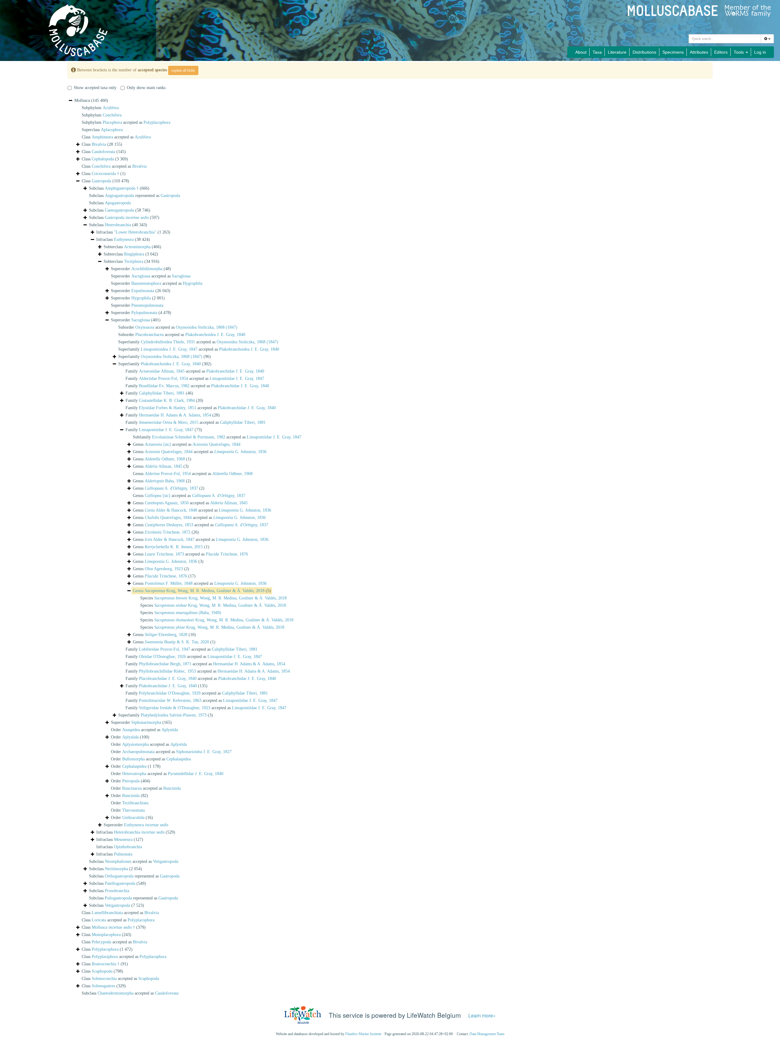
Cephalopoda (103, 159)
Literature (617, 52)
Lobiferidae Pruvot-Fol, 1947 (164, 649)
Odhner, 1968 (165, 459)
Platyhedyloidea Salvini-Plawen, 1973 (174, 715)
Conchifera (112, 115)
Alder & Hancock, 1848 (171, 510)
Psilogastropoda (118, 898)
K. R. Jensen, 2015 (174, 547)
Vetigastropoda (165, 861)
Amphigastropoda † (122, 188)
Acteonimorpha (137, 247)
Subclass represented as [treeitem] (134, 195)
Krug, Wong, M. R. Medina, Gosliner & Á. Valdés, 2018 (204, 590)
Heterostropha (134, 773)
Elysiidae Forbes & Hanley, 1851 (167, 408)
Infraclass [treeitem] (133, 232)
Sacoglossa (181, 276)
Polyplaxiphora (105, 956)
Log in (760, 52)
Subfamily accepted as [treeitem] (217, 437)
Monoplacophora (106, 934)
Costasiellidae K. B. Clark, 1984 (167, 400)
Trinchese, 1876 (227, 554)
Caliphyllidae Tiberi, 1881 (162, 393)
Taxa (597, 52)
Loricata (99, 920)
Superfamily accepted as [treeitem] (198, 342)
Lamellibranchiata (107, 912)
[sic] (158, 444)
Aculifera (111, 107)
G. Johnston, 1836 (240, 451)
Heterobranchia (118, 225)
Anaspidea (131, 729)
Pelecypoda (101, 942)
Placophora (112, 122)
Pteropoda (131, 781)
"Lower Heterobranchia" (135, 232)
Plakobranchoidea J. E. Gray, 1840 (215, 334)
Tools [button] (739, 52)
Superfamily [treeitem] (164, 356)
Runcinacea (132, 788)
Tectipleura (133, 261)
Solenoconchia (104, 978)
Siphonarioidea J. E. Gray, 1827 (204, 751)
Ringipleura (134, 254)
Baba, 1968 (165, 481)
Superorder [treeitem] (141, 268)
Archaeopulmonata (138, 751)
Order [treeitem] (130, 737)
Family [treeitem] (159, 393)
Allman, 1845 (163, 466)
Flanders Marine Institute (363, 1034)
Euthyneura (124, 239)
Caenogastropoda (119, 210)
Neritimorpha (116, 869)
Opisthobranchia (128, 847)
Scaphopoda (102, 971)
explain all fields (183, 70)
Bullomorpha (133, 759)
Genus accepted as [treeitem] (186, 444)
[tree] (390, 547)
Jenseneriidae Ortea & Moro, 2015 (168, 422)
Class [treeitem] (102, 144)
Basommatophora (146, 283)
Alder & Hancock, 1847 (169, 539)
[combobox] (725, 38)
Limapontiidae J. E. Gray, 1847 (237, 378)
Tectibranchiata (135, 803)
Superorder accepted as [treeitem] (150, 276)
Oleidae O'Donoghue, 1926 (162, 656)
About (581, 52)
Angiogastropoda (119, 195)
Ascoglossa (140, 276)
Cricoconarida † (105, 173)
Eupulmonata (142, 290)
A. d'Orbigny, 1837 (171, 488)
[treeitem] (202, 591)
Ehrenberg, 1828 (166, 634)
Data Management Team (487, 1034)
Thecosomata (133, 810)
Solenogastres (103, 986)
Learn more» (482, 1015)
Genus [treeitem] (162, 459)
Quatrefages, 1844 (216, 444)
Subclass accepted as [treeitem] (133, 861)
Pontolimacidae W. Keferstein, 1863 (170, 700)
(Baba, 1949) (187, 612)
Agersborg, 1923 (164, 568)
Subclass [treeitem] (119, 188)
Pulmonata (123, 854)
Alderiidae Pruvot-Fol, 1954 (163, 378)
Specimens (673, 52)
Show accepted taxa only (95, 87)
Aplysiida (169, 729)
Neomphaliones (118, 861)
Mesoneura (123, 839)
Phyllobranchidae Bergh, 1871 (165, 664)
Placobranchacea (149, 334)
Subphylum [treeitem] (100, 107)
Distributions (644, 52)
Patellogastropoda (120, 883)
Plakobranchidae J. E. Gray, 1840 (235, 371)
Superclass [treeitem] (102, 129)
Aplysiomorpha (135, 744)
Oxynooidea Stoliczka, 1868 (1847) (206, 327)
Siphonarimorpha (146, 722)
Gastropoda (101, 181)
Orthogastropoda (119, 876)
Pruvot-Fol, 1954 (168, 473)
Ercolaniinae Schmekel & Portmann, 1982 (188, 437)
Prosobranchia (117, 890)
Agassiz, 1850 (167, 503)
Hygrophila (192, 283)
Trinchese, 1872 (167, 532)
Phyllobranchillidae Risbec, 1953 (167, 671)
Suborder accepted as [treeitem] (177, 327)
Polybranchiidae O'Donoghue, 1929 (169, 693)
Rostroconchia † (105, 964)
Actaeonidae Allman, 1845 (162, 371)
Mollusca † (113, 927)
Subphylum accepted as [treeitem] (126, 122)
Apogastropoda (118, 203)
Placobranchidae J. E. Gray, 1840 (168, 678)
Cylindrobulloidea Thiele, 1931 (168, 342)
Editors (721, 52)
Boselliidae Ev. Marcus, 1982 (164, 386)
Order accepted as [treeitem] (144, 729)
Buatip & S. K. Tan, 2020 (177, 642)
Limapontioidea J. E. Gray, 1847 (169, 349)
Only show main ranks (146, 87)
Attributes (699, 52)
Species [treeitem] (213, 598)
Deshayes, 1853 (169, 525)
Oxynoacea (144, 327)
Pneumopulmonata (147, 305)
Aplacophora (112, 129)
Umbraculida (133, 817)
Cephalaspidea (178, 759)
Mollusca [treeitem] (91, 100)
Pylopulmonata (144, 312)
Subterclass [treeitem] (132, 247)
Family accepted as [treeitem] (195, 371)
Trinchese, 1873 (164, 554)
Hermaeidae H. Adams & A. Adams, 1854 (175, 415)
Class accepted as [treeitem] (116, 137)
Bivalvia (99, 144)
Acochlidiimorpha (146, 268)
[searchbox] (725, 38)
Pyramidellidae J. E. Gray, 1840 (195, 773)
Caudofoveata (103, 151)
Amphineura (102, 137)
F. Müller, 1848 (169, 583)
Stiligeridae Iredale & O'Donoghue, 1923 (174, 708)
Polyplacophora (157, 122)
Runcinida (172, 788)
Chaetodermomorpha (115, 993)
